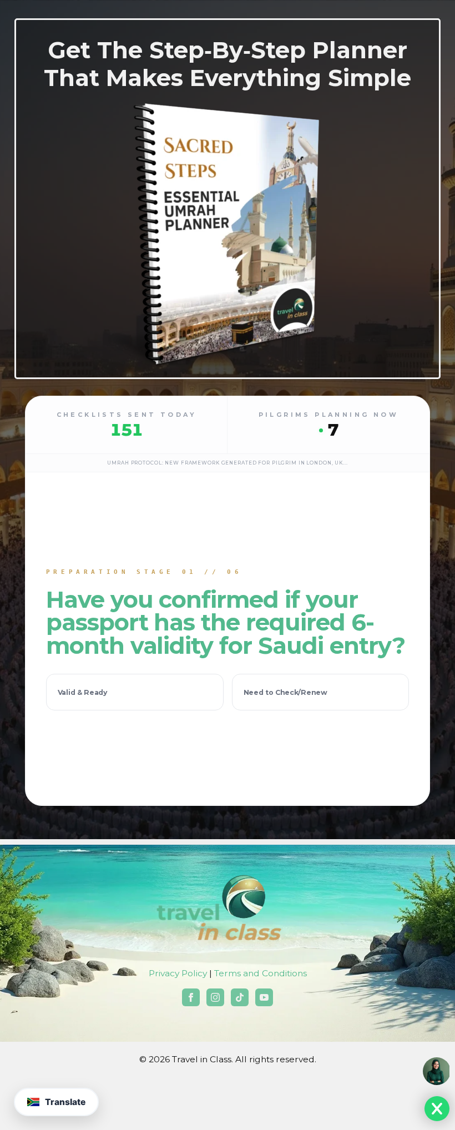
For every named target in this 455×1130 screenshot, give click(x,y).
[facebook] (191, 997)
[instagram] (215, 997)
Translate (65, 1102)
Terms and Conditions (260, 973)
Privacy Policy (178, 973)
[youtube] (264, 997)
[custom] (240, 997)
